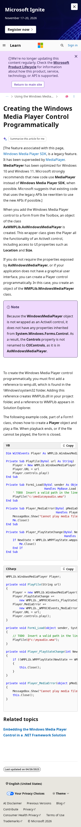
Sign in (73, 45)
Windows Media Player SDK (24, 154)
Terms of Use (55, 815)
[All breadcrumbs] (7, 96)
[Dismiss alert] (74, 6)
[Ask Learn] (67, 96)
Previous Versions (39, 803)
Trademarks (11, 821)
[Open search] (62, 45)
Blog (59, 803)
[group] (40, 505)
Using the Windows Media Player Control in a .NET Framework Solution (35, 96)
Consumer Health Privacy (20, 815)
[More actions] (74, 96)
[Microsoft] (40, 45)
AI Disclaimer (12, 803)
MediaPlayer (55, 159)
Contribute (10, 809)
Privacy (28, 809)
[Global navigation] (4, 45)
